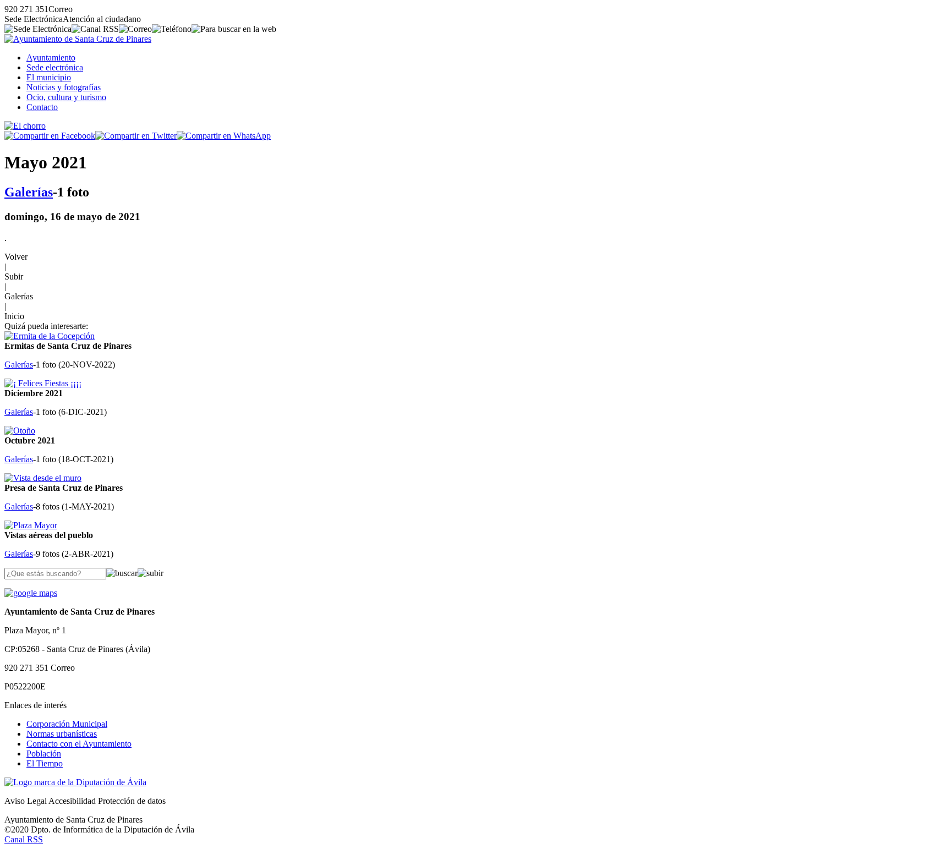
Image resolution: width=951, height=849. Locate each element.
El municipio (48, 77)
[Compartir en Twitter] (136, 135)
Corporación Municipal (66, 724)
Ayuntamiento (50, 57)
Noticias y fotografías (63, 87)
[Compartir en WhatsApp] (224, 135)
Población (43, 753)
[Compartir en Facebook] (49, 135)
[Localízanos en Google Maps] (30, 593)
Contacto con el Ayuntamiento (79, 743)
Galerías (28, 192)
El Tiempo (44, 763)
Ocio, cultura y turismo (66, 97)
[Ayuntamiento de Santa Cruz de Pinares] (77, 38)
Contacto (42, 107)
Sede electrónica (54, 67)
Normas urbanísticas (61, 733)
